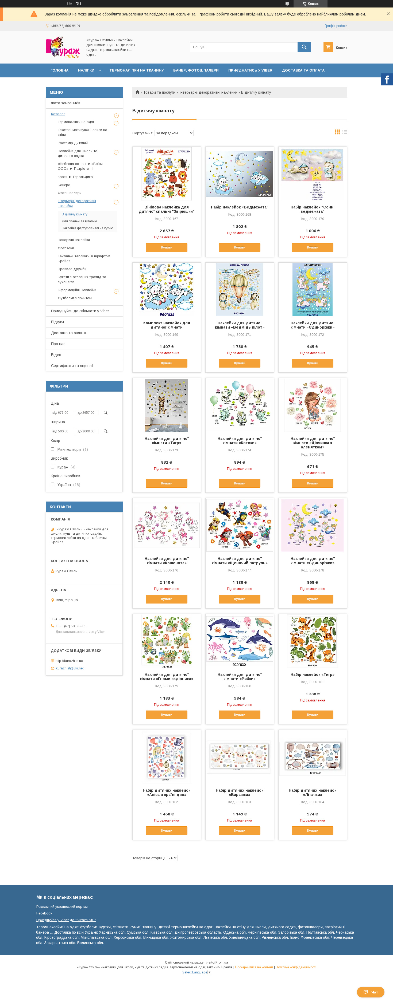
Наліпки (86, 70)
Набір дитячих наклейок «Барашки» (239, 792)
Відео (56, 355)
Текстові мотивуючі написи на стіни (82, 132)
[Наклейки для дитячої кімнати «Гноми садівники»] (167, 641)
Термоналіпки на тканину (136, 70)
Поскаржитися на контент (254, 967)
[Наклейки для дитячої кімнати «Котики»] (240, 405)
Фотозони (66, 248)
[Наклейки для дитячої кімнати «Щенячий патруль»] (240, 525)
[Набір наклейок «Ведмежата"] (240, 173)
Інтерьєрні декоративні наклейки (208, 92)
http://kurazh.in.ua (69, 660)
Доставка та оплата (303, 70)
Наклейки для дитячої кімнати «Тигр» (167, 440)
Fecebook (44, 913)
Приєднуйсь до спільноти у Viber (80, 311)
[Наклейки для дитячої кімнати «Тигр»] (167, 405)
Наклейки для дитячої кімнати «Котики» (240, 440)
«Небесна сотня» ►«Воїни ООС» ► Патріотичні (80, 166)
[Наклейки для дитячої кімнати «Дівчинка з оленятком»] (313, 405)
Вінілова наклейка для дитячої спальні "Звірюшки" (167, 209)
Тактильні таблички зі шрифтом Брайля (84, 258)
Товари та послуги (159, 92)
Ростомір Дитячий (73, 143)
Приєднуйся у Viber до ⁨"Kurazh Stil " (66, 920)
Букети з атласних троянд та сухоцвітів (82, 279)
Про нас (58, 344)
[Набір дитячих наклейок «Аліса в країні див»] (167, 756)
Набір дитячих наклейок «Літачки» (312, 792)
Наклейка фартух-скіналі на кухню (87, 228)
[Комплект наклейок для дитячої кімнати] (167, 289)
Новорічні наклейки (74, 240)
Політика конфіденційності (296, 967)
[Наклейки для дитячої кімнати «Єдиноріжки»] (313, 289)
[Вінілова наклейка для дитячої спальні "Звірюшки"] (167, 173)
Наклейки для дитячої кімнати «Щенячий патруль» (240, 561)
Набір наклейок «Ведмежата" (239, 207)
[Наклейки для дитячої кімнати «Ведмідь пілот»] (240, 289)
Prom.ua (221, 962)
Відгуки (57, 322)
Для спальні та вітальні (79, 221)
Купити (166, 247)
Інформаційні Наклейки (77, 290)
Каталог (58, 114)
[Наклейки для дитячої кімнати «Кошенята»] (167, 525)
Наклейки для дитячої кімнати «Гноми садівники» (166, 676)
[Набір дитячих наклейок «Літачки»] (313, 756)
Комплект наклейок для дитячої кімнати (166, 325)
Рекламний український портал (62, 907)
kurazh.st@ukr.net (69, 668)
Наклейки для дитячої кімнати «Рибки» (240, 676)
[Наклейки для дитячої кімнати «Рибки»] (240, 641)
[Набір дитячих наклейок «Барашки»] (240, 756)
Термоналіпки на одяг (76, 122)
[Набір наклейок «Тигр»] (313, 641)
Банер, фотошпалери (196, 70)
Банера (64, 185)
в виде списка (344, 133)
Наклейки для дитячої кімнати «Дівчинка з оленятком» (313, 442)
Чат (374, 992)
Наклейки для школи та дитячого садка (77, 153)
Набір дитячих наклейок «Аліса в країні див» (166, 792)
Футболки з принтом (75, 298)
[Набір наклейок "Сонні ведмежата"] (313, 173)
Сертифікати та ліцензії (72, 366)
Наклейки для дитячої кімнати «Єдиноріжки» (313, 325)
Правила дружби (72, 269)
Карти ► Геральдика (75, 177)
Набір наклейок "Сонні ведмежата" (312, 209)
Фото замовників (65, 103)
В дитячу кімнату (74, 214)
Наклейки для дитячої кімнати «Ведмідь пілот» (239, 325)
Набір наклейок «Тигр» (312, 674)
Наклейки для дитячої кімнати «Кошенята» (167, 561)
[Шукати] (304, 47)
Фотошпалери (70, 193)
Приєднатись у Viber (250, 70)
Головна (59, 70)
